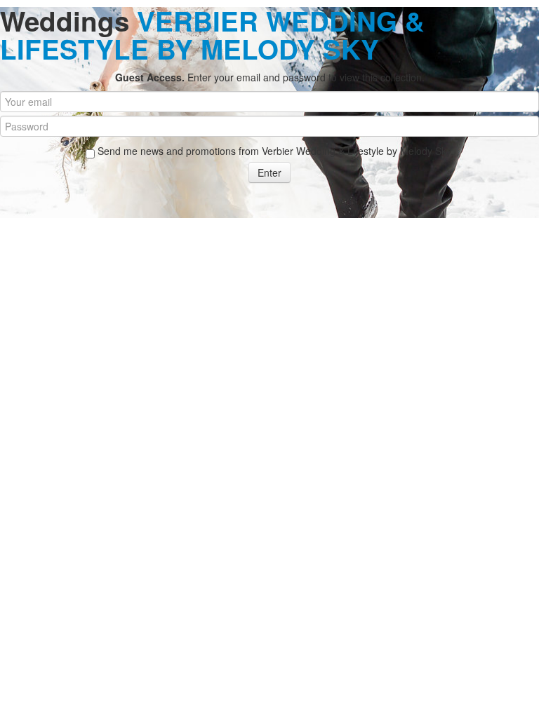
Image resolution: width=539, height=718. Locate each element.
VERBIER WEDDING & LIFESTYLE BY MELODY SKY (212, 34)
